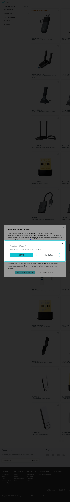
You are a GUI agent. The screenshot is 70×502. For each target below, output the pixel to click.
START (21, 255)
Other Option (48, 255)
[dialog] (35, 251)
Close (62, 243)
